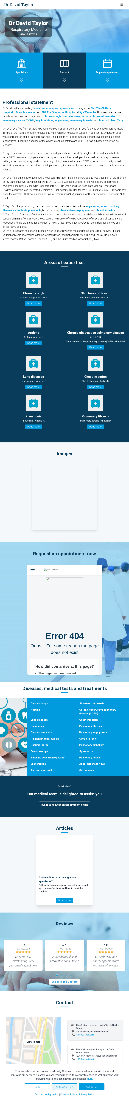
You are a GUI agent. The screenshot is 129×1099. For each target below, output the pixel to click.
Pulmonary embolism (91, 745)
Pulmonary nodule (90, 757)
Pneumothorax (39, 745)
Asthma (35, 709)
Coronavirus (86, 770)
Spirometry (86, 751)
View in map (34, 1041)
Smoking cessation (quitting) (48, 757)
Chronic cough (39, 703)
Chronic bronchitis (42, 732)
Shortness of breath (91, 703)
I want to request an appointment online (64, 804)
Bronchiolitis (38, 763)
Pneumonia (37, 726)
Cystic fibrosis (88, 738)
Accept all (91, 1086)
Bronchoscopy (39, 751)
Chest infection (88, 719)
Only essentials (64, 1086)
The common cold (41, 770)
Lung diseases (39, 719)
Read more (33, 303)
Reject (37, 1086)
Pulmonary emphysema (93, 732)
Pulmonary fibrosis (90, 726)
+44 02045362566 (85, 1034)
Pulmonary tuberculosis (45, 738)
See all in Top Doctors (64, 981)
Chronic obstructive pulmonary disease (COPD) (97, 711)
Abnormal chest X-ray (92, 763)
